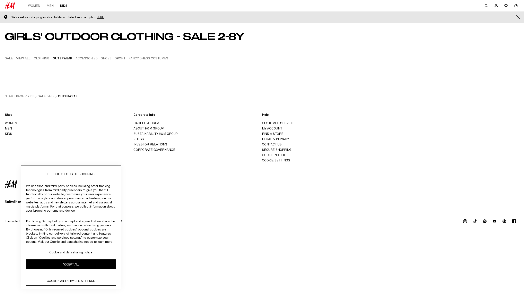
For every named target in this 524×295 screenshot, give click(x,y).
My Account (272, 128)
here (100, 17)
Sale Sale (46, 96)
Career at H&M (146, 123)
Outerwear (68, 96)
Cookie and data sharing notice (71, 252)
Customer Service (278, 123)
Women (34, 5)
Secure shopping (276, 149)
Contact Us (272, 144)
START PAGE (14, 96)
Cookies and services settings (71, 281)
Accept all (71, 264)
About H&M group (148, 128)
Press (138, 139)
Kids (63, 5)
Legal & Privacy (275, 139)
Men (50, 5)
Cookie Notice (274, 155)
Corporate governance (154, 149)
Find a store (272, 133)
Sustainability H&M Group (155, 133)
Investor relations (150, 144)
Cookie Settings (276, 160)
